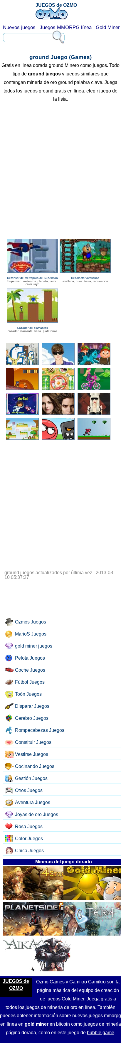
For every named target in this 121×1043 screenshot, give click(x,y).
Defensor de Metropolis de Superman (32, 277)
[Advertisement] (60, 171)
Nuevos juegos (19, 27)
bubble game (100, 1032)
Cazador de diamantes (32, 327)
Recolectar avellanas (85, 277)
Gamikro (97, 981)
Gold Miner (108, 27)
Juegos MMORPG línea (66, 27)
